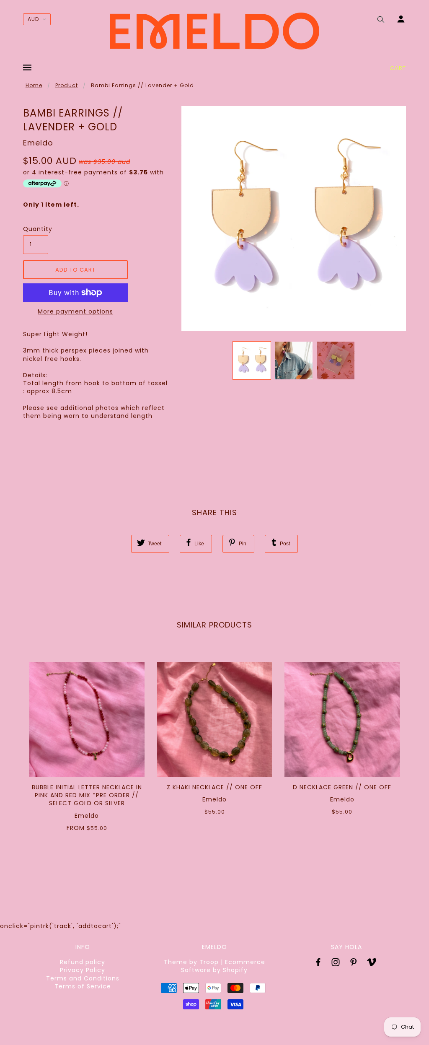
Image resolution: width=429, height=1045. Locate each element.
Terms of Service (82, 986)
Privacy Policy (82, 970)
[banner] (214, 31)
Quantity (35, 229)
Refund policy (82, 962)
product (66, 85)
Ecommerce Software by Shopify (223, 966)
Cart (398, 68)
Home (34, 85)
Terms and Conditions (82, 978)
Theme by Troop (191, 962)
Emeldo (38, 142)
